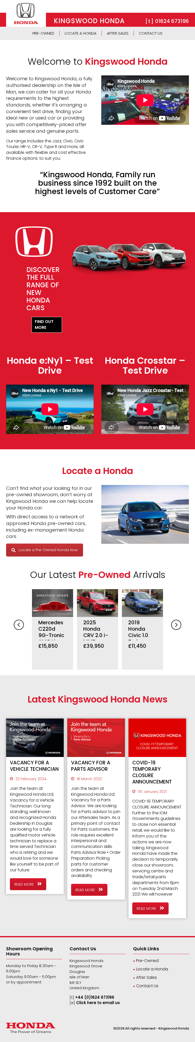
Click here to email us (98, 1002)
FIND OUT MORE (44, 324)
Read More (24, 884)
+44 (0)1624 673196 (94, 997)
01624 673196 (172, 21)
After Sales (117, 33)
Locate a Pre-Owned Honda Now (48, 549)
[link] (26, 13)
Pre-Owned (43, 33)
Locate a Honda (80, 33)
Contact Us (150, 33)
